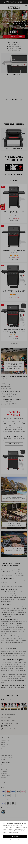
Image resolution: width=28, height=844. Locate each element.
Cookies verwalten (15, 839)
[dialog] (14, 832)
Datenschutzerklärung (12, 832)
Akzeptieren (15, 836)
